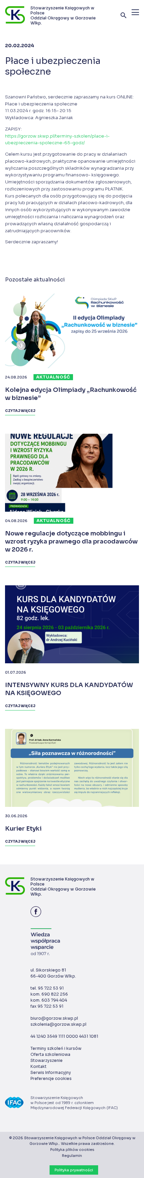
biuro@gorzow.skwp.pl (54, 1018)
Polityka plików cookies (72, 1149)
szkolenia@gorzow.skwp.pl (58, 1024)
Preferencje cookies (51, 1078)
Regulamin (72, 1155)
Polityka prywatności (74, 1170)
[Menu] (135, 12)
